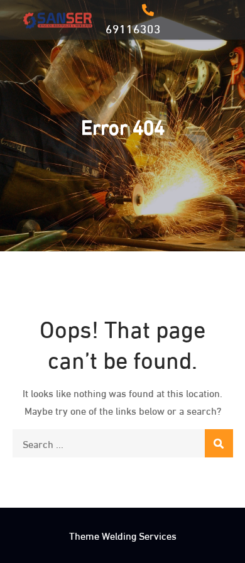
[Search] (219, 443)
